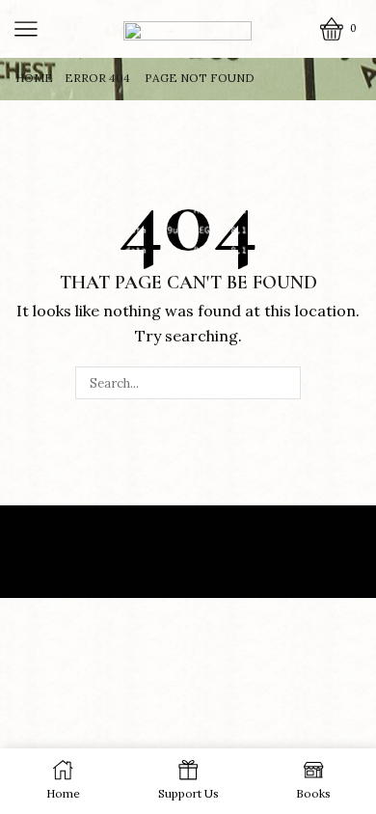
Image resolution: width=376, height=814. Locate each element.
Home (34, 78)
